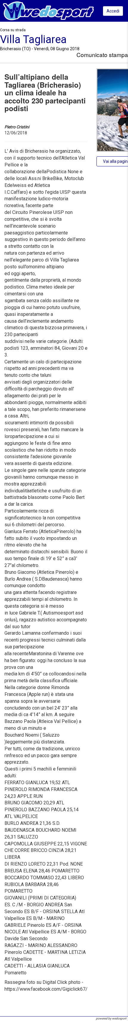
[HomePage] (48, 10)
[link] (33, 39)
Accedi (113, 11)
